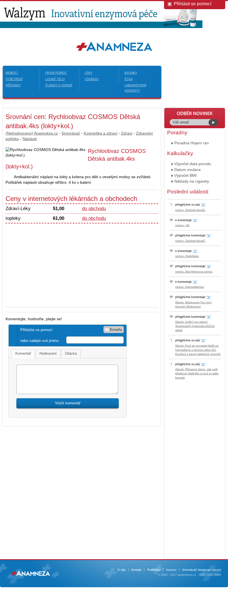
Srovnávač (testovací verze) (201, 569)
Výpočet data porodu (192, 164)
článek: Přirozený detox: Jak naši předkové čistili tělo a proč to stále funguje (197, 373)
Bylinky (131, 72)
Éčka (129, 79)
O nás (121, 569)
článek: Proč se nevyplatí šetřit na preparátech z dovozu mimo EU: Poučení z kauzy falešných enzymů (197, 349)
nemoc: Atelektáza (187, 256)
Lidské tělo (55, 79)
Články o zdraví (58, 85)
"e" (203, 204)
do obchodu (94, 208)
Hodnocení (48, 353)
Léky (88, 72)
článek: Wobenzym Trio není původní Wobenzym (193, 304)
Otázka (71, 353)
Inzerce (171, 569)
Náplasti (30, 139)
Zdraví (126, 133)
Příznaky (13, 85)
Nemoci (12, 72)
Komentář (23, 353)
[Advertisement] (52, 262)
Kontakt (136, 569)
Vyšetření (14, 79)
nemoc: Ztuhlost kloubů (190, 209)
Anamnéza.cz (46, 133)
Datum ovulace (187, 169)
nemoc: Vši (182, 225)
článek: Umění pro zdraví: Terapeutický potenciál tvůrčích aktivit (195, 326)
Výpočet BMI (185, 175)
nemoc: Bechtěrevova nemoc (194, 271)
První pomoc (56, 72)
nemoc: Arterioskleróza (189, 286)
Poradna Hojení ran (191, 143)
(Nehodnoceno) (19, 133)
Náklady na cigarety (191, 181)
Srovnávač (70, 133)
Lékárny (92, 79)
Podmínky (154, 569)
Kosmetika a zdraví (100, 133)
